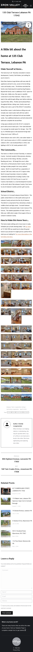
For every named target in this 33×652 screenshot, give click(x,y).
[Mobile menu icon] (31, 5)
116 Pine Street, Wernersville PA (21, 542)
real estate (26, 412)
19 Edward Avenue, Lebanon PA (22, 511)
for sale (9, 412)
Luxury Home (19, 412)
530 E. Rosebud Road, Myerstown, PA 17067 (19, 532)
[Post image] (6, 491)
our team (28, 226)
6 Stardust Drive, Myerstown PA (22, 521)
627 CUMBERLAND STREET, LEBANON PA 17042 (21, 490)
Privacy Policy (16, 650)
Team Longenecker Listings (9, 23)
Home (13, 412)
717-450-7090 (17, 1)
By (13, 409)
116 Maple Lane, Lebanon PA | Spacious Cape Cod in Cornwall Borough (21, 501)
